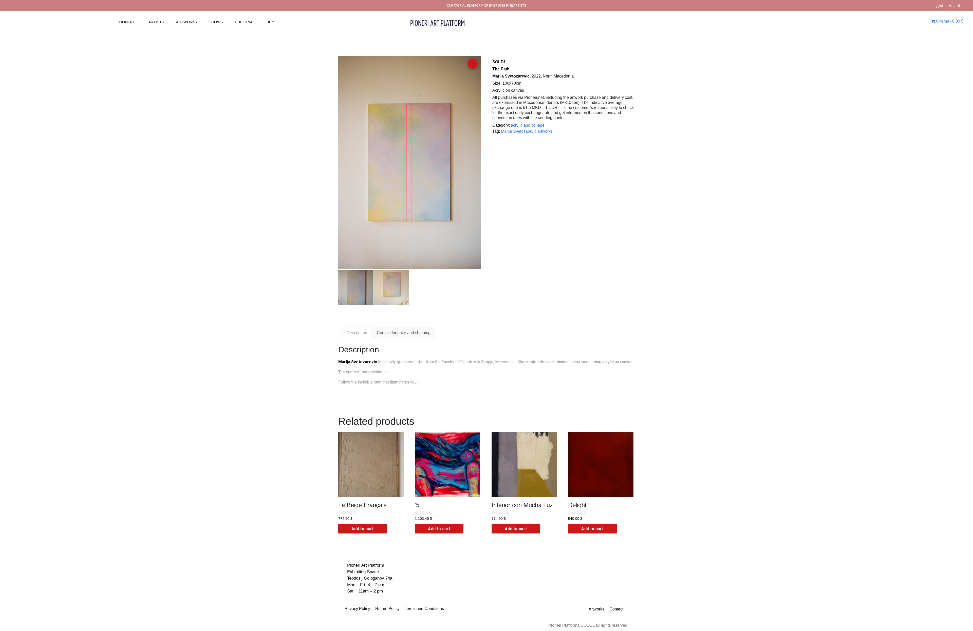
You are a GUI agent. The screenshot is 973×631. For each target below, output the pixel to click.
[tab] (356, 333)
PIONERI (126, 22)
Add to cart (362, 528)
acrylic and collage (528, 125)
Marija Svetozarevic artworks (527, 131)
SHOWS (216, 22)
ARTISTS (156, 22)
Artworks (596, 609)
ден (939, 5)
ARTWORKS (186, 22)
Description (357, 333)
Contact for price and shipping (404, 333)
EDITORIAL (244, 22)
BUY (270, 22)
